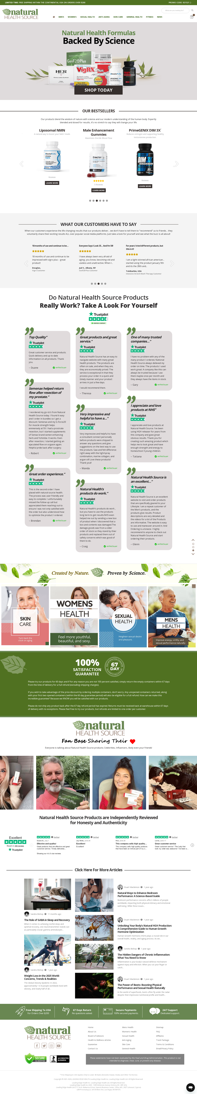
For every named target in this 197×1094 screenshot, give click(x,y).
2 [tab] (93, 201)
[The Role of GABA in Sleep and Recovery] (47, 894)
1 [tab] (90, 201)
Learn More (52, 190)
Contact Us (93, 1048)
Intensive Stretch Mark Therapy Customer (97, 273)
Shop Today (98, 90)
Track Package (162, 1040)
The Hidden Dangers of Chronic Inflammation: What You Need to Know (144, 956)
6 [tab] (107, 201)
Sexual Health (87, 17)
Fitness (149, 17)
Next (176, 162)
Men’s (61, 17)
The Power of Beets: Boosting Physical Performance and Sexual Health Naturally (141, 986)
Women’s (72, 17)
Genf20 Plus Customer (41, 270)
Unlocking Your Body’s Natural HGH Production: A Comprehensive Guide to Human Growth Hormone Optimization (145, 928)
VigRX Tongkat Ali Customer (137, 273)
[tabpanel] (98, 158)
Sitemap (159, 1027)
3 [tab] (97, 201)
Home (90, 1027)
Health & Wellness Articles (99, 1040)
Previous (20, 162)
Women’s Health (129, 1031)
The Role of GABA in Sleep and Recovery (47, 919)
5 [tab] (104, 201)
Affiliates (160, 1036)
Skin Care (118, 17)
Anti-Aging (104, 17)
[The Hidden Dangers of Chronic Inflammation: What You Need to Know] (94, 957)
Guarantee (92, 1044)
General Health (134, 17)
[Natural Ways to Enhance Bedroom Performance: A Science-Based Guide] (94, 895)
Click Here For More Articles (98, 870)
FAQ (158, 1031)
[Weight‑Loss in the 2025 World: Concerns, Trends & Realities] (47, 950)
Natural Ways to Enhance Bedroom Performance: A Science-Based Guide (139, 894)
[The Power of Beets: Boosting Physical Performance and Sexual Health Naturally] (94, 985)
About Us (92, 1031)
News (159, 17)
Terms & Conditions (165, 1044)
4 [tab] (100, 201)
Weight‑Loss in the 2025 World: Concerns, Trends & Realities (41, 977)
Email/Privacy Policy (164, 1048)
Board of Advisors (96, 1036)
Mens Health (127, 1027)
